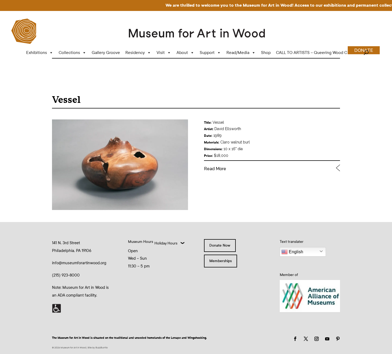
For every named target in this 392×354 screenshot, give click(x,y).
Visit (161, 52)
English (295, 252)
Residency (135, 52)
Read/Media (237, 52)
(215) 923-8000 (66, 275)
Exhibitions (36, 52)
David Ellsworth (227, 129)
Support (207, 52)
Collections (69, 52)
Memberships (220, 261)
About (182, 52)
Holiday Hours (165, 243)
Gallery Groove (106, 52)
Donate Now (219, 245)
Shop (266, 52)
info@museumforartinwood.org (79, 262)
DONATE (363, 50)
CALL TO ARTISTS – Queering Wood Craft (315, 52)
